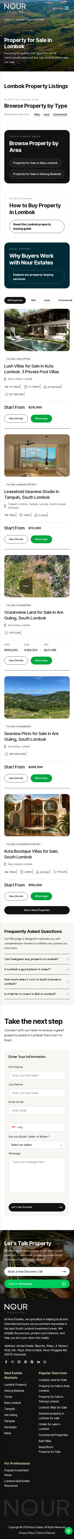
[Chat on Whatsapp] (45, 1362)
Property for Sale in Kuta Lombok (35, 163)
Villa (33, 300)
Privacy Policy (26, 1532)
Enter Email (16, 1102)
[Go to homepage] (15, 8)
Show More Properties (37, 910)
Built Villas (45, 1441)
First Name (16, 1067)
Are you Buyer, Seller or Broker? (29, 1136)
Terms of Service (45, 1532)
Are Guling (10, 1415)
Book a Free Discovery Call (25, 1271)
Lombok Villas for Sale (53, 1407)
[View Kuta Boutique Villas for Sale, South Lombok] (37, 815)
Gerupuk (9, 1421)
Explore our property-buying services (33, 277)
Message (15, 1153)
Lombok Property (15, 1384)
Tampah (9, 1409)
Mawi (7, 1433)
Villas (37, 114)
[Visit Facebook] (6, 1362)
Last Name (16, 1084)
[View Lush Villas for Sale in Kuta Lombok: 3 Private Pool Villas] (37, 330)
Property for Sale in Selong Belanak (37, 174)
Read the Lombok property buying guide (32, 226)
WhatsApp (41, 418)
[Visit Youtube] (12, 1362)
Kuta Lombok (12, 1403)
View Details (16, 418)
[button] (13, 1127)
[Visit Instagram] (19, 1362)
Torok (8, 1396)
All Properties (15, 300)
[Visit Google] (32, 1362)
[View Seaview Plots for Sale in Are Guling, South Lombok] (37, 697)
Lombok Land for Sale (53, 1380)
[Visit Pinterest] (25, 1362)
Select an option (21, 1144)
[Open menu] (67, 8)
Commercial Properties (53, 1435)
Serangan (10, 1427)
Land (46, 114)
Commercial (60, 114)
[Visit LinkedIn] (38, 1362)
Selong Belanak (14, 1390)
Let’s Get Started (22, 1207)
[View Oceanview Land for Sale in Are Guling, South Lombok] (37, 576)
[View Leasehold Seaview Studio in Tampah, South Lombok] (37, 455)
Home (7, 19)
